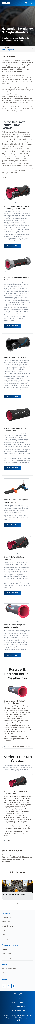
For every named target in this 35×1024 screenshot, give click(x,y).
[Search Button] (26, 3)
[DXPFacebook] (13, 986)
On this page (6, 47)
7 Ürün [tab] (4, 177)
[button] (26, 3)
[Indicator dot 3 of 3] (19, 903)
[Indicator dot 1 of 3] (15, 903)
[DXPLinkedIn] (4, 986)
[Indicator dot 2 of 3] (17, 903)
